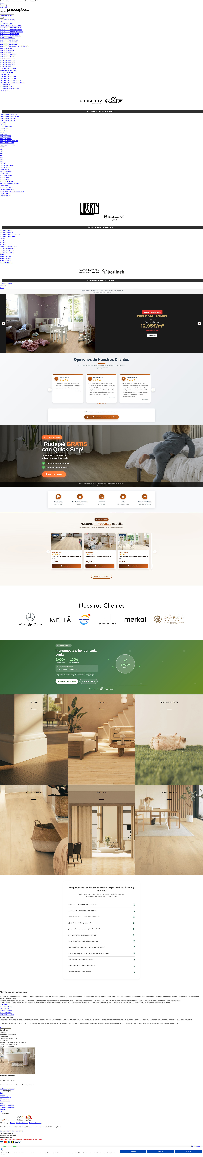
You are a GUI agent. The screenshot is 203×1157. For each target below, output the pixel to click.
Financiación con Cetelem (7, 1107)
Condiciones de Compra (7, 1105)
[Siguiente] (199, 323)
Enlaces (2, 3)
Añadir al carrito (70, 565)
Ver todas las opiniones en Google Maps (102, 417)
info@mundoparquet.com (7, 1089)
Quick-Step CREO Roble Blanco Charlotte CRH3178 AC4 (102, 557)
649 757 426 (10, 1080)
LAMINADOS (4, 1004)
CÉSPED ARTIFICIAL (6, 1011)
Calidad (2, 1103)
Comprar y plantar (89, 681)
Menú (1, 21)
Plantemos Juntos (5, 1101)
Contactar (2, 1109)
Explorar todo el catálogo (101, 576)
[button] (97, 403)
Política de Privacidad (35, 1123)
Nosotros (2, 1095)
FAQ (1, 1111)
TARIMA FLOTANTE (6, 1006)
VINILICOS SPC (4, 1009)
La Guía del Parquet (5, 1097)
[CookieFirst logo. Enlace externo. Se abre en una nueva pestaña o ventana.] (1, 1149)
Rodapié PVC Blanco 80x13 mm (130, 556)
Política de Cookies (22, 1123)
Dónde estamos (4, 1099)
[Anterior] (3, 323)
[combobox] (7, 14)
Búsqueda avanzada (6, 15)
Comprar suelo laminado (5, 1027)
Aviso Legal (13, 1123)
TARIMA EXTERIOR (6, 1013)
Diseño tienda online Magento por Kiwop (11, 1131)
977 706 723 (3, 1080)
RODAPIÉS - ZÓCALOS (7, 1015)
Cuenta (2, 288)
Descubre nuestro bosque (68, 681)
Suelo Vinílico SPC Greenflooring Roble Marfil (67, 556)
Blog (1, 1093)
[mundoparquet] (19, 11)
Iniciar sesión (3, 7)
